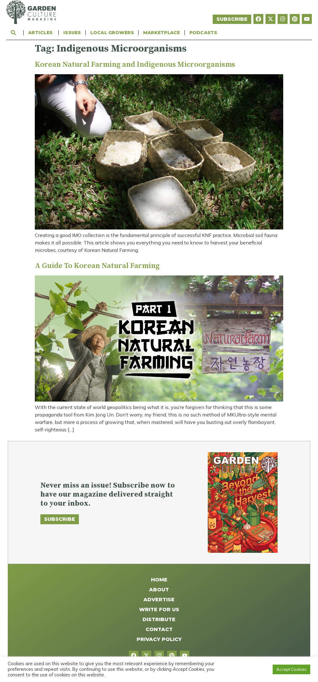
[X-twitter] (270, 19)
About (159, 590)
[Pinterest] (295, 19)
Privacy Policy (159, 639)
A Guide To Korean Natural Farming (97, 266)
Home (159, 580)
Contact (159, 629)
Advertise (159, 599)
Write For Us (159, 609)
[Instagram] (283, 19)
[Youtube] (307, 19)
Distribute (159, 619)
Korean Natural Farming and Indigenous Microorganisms (135, 64)
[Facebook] (258, 19)
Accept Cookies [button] (291, 669)
